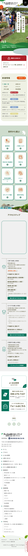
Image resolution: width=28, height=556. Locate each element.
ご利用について (8, 513)
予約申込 (5, 521)
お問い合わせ (6, 458)
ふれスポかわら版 (8, 500)
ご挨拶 (5, 518)
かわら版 (6, 89)
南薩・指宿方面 (11, 289)
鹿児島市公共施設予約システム (12, 511)
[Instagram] (9, 424)
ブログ (5, 86)
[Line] (18, 424)
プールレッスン (8, 529)
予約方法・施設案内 (9, 508)
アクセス (5, 452)
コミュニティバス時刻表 (16, 366)
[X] (14, 424)
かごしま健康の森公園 (9, 467)
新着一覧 (6, 84)
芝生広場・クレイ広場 (9, 472)
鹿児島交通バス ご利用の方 (15, 329)
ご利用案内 (6, 506)
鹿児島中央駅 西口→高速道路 (15, 277)
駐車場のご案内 (12, 270)
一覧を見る (20, 78)
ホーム (5, 449)
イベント (18, 86)
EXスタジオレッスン (9, 531)
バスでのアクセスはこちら (16, 335)
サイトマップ (4, 539)
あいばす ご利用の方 (13, 360)
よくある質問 (6, 455)
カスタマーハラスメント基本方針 (8, 541)
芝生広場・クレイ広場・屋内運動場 (13, 524)
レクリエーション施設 (9, 480)
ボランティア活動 (8, 516)
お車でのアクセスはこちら (16, 298)
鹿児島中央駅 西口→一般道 (15, 281)
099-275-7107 (7, 444)
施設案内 (5, 470)
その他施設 (7, 482)
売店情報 (18, 89)
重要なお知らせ (8, 493)
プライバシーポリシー (14, 539)
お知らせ (18, 84)
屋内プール (7, 475)
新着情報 (5, 488)
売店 (5, 485)
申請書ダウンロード (8, 461)
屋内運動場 (15, 477)
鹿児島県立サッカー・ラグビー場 (11, 464)
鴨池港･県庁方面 (12, 285)
